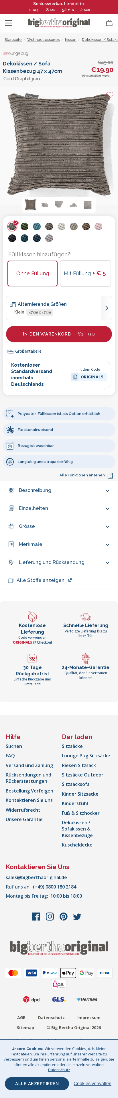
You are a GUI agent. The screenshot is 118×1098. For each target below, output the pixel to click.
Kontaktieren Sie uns (29, 800)
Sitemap (25, 1027)
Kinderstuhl (75, 803)
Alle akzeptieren (37, 1083)
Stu (53, 9)
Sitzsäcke (72, 746)
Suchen (14, 746)
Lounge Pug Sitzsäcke (86, 755)
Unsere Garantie (24, 819)
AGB (21, 1017)
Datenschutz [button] (59, 1069)
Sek (87, 9)
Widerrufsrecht (23, 810)
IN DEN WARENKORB (59, 334)
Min (71, 9)
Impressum (89, 1017)
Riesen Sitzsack (79, 765)
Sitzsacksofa (76, 784)
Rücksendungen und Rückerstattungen (28, 778)
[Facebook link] (36, 919)
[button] (30, 204)
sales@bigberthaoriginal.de (36, 877)
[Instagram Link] (50, 919)
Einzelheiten (33, 508)
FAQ (10, 755)
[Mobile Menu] (8, 23)
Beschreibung (35, 490)
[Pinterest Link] (64, 919)
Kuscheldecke (77, 845)
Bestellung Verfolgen (29, 791)
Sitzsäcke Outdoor (82, 775)
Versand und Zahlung (29, 765)
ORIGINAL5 (92, 377)
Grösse (27, 526)
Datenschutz (51, 1017)
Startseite (13, 39)
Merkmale (30, 544)
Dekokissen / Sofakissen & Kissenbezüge (77, 829)
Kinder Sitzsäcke (80, 794)
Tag (35, 9)
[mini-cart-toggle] (109, 23)
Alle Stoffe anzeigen (40, 580)
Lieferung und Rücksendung (51, 562)
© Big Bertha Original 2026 (74, 1027)
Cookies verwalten (92, 1083)
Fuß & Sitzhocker (81, 813)
